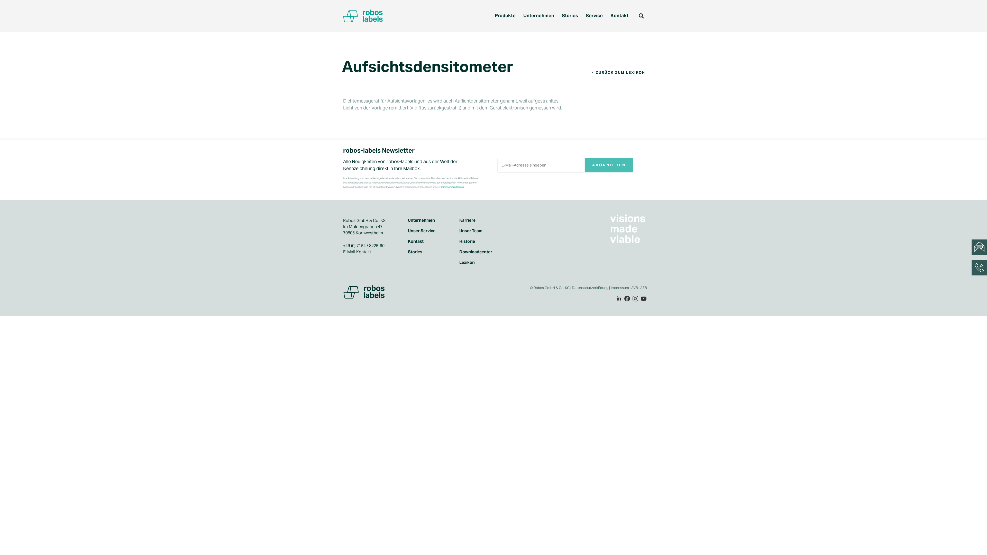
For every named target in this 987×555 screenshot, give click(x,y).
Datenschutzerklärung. (452, 187)
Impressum (620, 287)
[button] (641, 16)
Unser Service (421, 231)
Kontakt (619, 15)
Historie (467, 241)
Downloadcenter (475, 252)
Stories (570, 15)
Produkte (505, 15)
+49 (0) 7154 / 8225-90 (364, 245)
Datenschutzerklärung (590, 287)
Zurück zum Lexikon (620, 72)
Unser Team (470, 231)
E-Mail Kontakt (357, 252)
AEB (644, 287)
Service (594, 15)
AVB (634, 287)
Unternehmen (538, 15)
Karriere (467, 220)
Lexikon (467, 262)
